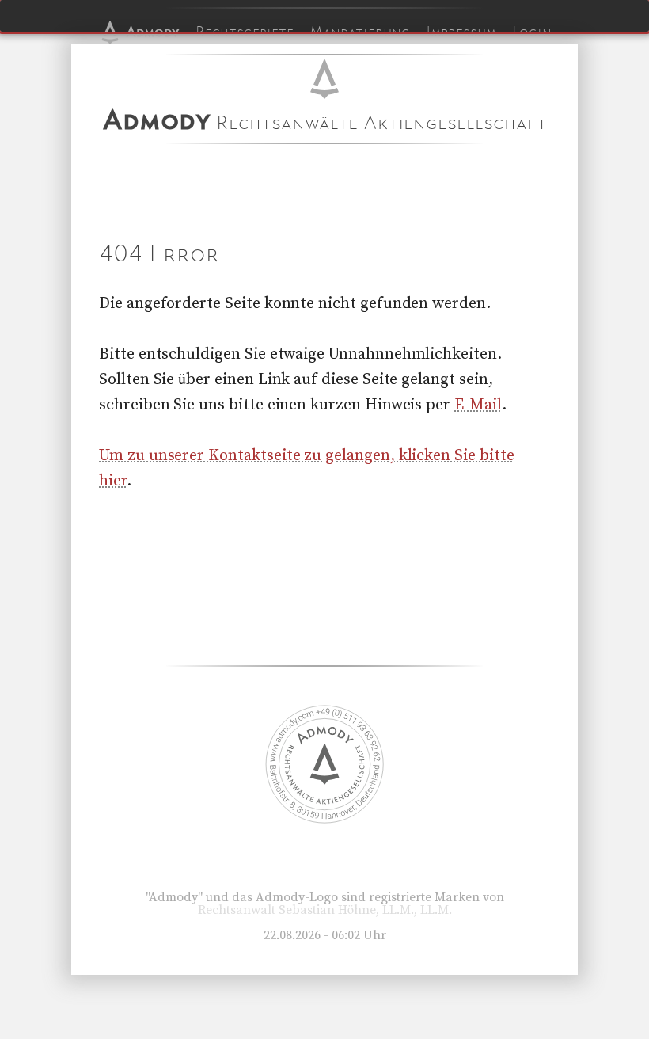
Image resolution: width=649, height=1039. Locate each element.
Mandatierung (359, 32)
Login (532, 32)
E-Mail (478, 405)
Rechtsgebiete (244, 32)
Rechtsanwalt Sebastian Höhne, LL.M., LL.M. (325, 910)
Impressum (461, 32)
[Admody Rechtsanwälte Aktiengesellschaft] (324, 820)
